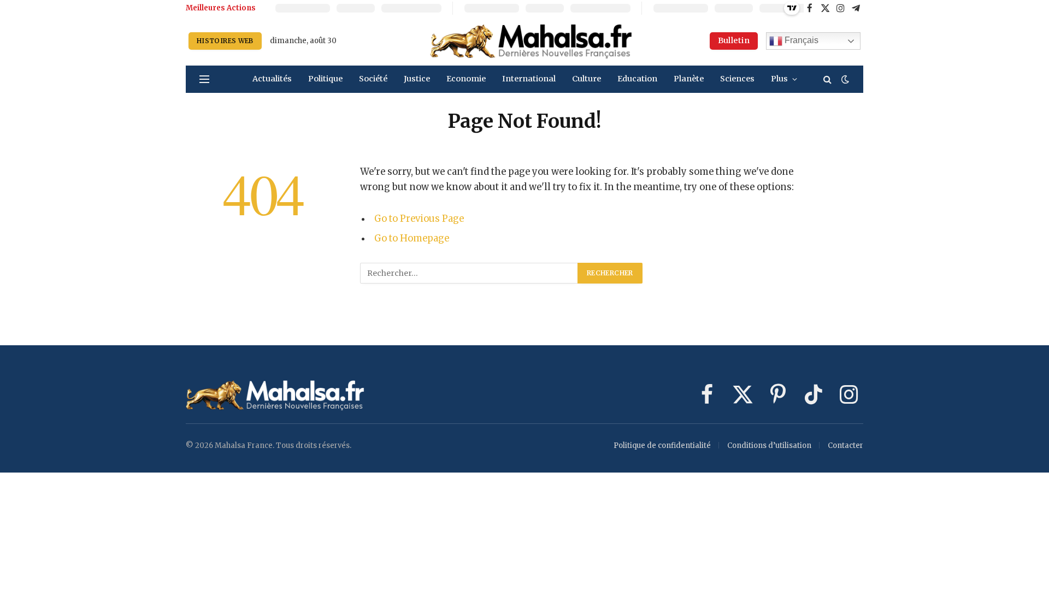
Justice (417, 79)
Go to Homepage (411, 238)
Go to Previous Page (419, 219)
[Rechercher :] (469, 273)
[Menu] (204, 79)
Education (637, 79)
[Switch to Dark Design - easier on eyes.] (844, 79)
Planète (689, 79)
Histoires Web (225, 41)
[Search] (827, 79)
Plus (779, 79)
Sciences (737, 79)
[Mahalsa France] (531, 41)
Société (373, 79)
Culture (586, 79)
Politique (325, 79)
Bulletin (734, 40)
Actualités (272, 79)
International (529, 79)
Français (800, 40)
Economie (466, 79)
